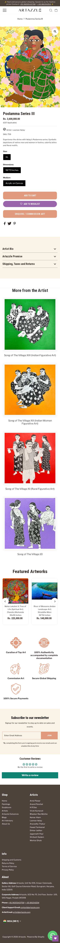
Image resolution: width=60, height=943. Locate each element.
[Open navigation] (8, 10)
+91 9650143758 (28, 4)
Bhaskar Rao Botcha (39, 814)
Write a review (30, 775)
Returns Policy (8, 863)
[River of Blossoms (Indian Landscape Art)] (44, 591)
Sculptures (6, 807)
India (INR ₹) (13, 921)
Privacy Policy (8, 870)
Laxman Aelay (36, 821)
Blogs (4, 817)
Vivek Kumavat (36, 811)
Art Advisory (7, 821)
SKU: (5, 134)
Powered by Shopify (35, 937)
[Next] (54, 601)
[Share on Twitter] (10, 224)
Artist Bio (7, 248)
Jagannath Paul (36, 834)
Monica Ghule (36, 840)
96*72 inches (12, 170)
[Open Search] (50, 10)
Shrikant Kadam (37, 837)
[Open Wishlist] (55, 938)
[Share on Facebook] (5, 224)
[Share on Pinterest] (14, 224)
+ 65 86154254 (44, 4)
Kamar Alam (35, 817)
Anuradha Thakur (37, 824)
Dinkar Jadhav (36, 830)
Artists (5, 811)
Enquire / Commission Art (30, 214)
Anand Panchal (36, 804)
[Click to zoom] (55, 31)
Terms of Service (9, 866)
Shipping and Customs (11, 860)
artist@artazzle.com (21, 912)
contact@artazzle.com (30, 907)
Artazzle (22, 937)
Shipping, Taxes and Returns (18, 263)
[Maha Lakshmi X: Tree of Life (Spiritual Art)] (15, 591)
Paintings (6, 804)
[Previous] (5, 601)
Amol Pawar (35, 801)
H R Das (33, 807)
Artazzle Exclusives (10, 814)
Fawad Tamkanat (37, 827)
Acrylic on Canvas (14, 183)
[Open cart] (56, 10)
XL (7, 157)
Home (20, 19)
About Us (6, 824)
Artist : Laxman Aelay (15, 130)
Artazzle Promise (12, 256)
